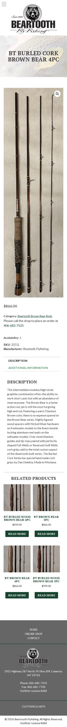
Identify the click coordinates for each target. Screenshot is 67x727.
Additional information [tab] (28, 367)
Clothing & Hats (33, 706)
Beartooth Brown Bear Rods (35, 316)
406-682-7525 (14, 325)
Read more (17, 534)
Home (34, 629)
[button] (57, 94)
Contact (34, 638)
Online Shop (33, 634)
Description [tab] (17, 360)
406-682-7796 (36, 686)
